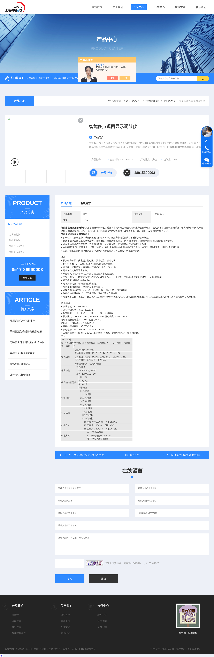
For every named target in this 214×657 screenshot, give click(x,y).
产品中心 (138, 7)
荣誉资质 (65, 621)
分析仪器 (16, 627)
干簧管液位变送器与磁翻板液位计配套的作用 (28, 331)
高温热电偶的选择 (20, 364)
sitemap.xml (194, 649)
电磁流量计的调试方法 (22, 353)
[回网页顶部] (206, 141)
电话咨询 (206, 152)
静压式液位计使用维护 (22, 320)
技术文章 (180, 7)
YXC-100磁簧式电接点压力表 (88, 455)
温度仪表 (16, 621)
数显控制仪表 (152, 101)
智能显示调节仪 (16, 252)
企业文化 (65, 627)
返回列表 (134, 455)
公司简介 (65, 614)
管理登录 (180, 649)
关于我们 (118, 7)
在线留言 (85, 203)
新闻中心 (159, 7)
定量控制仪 (14, 234)
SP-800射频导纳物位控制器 (185, 455)
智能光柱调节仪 (16, 246)
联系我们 (201, 7)
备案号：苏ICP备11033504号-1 (79, 649)
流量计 (15, 614)
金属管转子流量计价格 (37, 78)
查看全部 (27, 278)
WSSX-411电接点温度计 (66, 78)
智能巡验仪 (169, 101)
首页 (125, 101)
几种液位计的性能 (20, 374)
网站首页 (97, 7)
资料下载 (102, 627)
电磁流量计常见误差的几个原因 (27, 342)
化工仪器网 (168, 649)
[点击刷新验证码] (94, 563)
